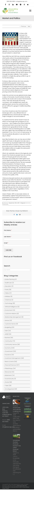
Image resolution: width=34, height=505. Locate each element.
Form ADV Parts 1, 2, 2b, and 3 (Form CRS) (12, 487)
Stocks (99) (8, 382)
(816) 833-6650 (11, 1)
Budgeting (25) (9, 327)
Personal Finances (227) (12, 365)
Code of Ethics (5, 488)
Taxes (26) (8, 385)
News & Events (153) (11, 361)
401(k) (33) (8, 334)
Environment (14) (10, 310)
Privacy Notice (25, 487)
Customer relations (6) (12, 314)
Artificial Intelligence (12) (12, 307)
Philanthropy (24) (10, 368)
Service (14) (8, 320)
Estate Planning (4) (11, 279)
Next (29, 26)
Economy (28, 203)
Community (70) (10, 341)
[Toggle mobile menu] (30, 10)
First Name (8, 230)
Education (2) (9, 286)
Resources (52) (9, 372)
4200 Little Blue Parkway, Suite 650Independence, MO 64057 (7, 411)
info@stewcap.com (21, 1)
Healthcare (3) (9, 283)
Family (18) (8, 290)
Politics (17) (8, 293)
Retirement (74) (9, 375)
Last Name (7, 237)
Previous (23, 26)
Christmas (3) (9, 300)
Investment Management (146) (14, 358)
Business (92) (9, 337)
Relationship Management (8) (14, 317)
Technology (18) (10, 303)
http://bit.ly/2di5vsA (16, 132)
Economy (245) (9, 348)
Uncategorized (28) (11, 389)
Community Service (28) (12, 344)
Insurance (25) (9, 355)
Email (6, 243)
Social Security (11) (10, 379)
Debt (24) (8, 331)
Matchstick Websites (22, 485)
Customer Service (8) (11, 324)
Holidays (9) (8, 296)
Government (5, 204)
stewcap (6, 203)
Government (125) (10, 351)
